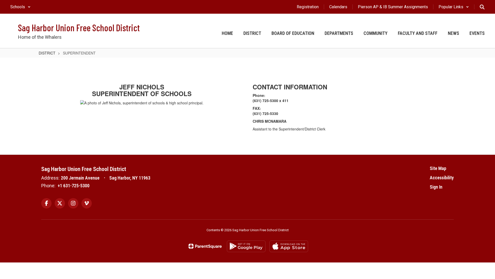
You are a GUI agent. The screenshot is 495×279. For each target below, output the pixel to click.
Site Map (438, 168)
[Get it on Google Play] (246, 246)
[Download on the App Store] (288, 246)
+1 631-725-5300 (73, 185)
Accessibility (442, 177)
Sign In (436, 187)
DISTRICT (47, 53)
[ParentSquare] (205, 246)
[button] (20, 6)
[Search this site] (482, 7)
